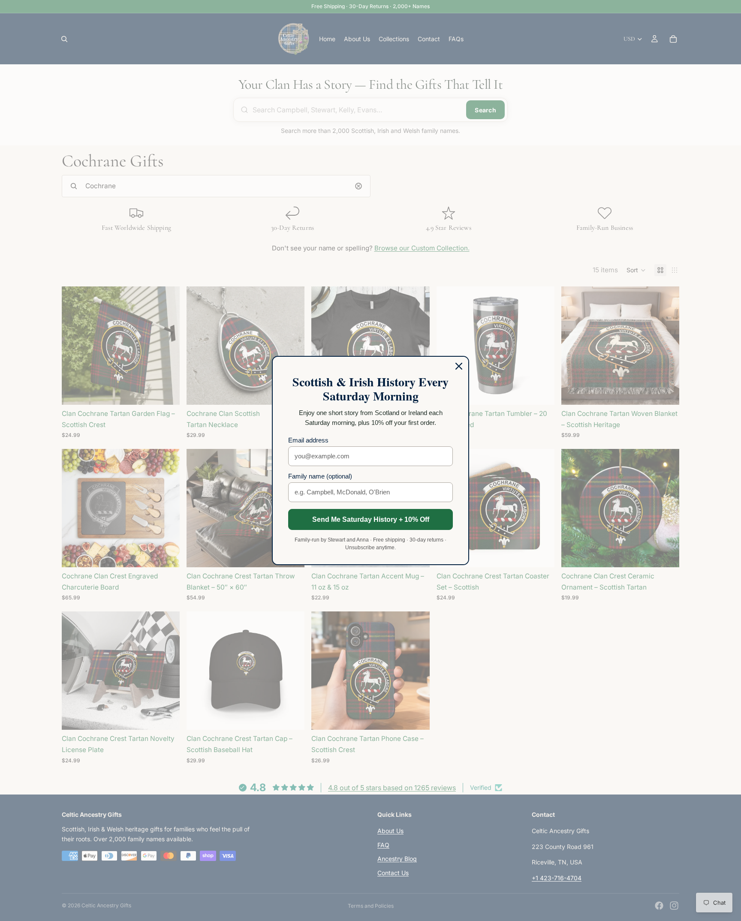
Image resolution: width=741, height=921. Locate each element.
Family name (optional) (320, 476)
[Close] (459, 366)
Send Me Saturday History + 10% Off (370, 519)
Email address (308, 440)
